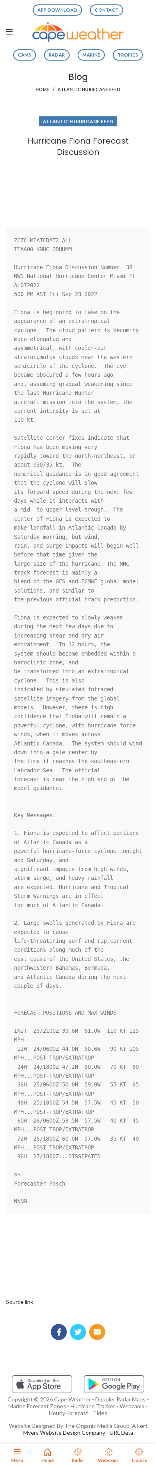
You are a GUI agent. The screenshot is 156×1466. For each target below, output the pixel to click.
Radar (57, 54)
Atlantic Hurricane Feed (89, 89)
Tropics (128, 54)
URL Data (121, 1432)
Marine (91, 54)
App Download (58, 9)
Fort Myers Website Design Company (85, 1429)
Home (43, 89)
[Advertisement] (78, 191)
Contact (106, 9)
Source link (19, 1301)
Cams (24, 54)
